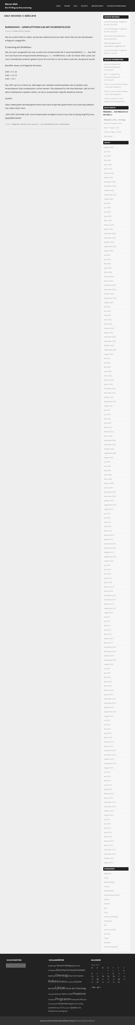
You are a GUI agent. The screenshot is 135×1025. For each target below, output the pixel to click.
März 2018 (108, 582)
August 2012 (108, 862)
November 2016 (110, 651)
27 (97, 982)
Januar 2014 (108, 798)
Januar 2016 (108, 694)
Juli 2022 (107, 358)
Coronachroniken (75, 970)
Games (71, 982)
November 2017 (110, 600)
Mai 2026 (107, 160)
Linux (58, 6)
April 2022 (108, 371)
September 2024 (110, 246)
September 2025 (110, 195)
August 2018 (108, 561)
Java (75, 6)
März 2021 (108, 427)
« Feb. (93, 987)
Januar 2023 (108, 333)
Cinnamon (52, 970)
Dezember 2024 (110, 233)
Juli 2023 (107, 307)
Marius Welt (11, 4)
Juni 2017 (107, 621)
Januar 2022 (108, 384)
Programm (63, 999)
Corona (106, 886)
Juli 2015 (107, 720)
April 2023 (108, 320)
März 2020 (108, 479)
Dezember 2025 (110, 182)
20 (97, 979)
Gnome (78, 981)
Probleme (51, 1000)
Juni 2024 (107, 259)
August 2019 (108, 509)
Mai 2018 (107, 574)
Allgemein (16, 124)
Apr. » (99, 987)
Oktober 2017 (109, 604)
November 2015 (110, 703)
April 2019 (108, 526)
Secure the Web (110, 930)
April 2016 (108, 682)
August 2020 (108, 457)
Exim (75, 976)
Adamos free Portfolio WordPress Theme (57, 1021)
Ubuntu (66, 1008)
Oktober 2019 (109, 501)
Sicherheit (63, 1003)
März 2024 (108, 272)
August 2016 (108, 664)
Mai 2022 (107, 367)
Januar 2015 (108, 746)
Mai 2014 (107, 781)
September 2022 (110, 350)
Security (84, 6)
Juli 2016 (107, 669)
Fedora (67, 6)
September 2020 (110, 453)
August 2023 (108, 302)
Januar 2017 (108, 643)
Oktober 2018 (109, 552)
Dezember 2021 (110, 388)
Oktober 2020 (109, 449)
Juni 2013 (107, 824)
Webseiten (108, 120)
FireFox (63, 981)
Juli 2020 (107, 462)
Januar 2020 (108, 488)
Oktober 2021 (109, 397)
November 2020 (110, 444)
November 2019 (110, 496)
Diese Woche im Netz (112, 895)
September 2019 (110, 505)
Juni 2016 (107, 673)
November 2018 (110, 548)
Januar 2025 (108, 229)
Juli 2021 (107, 410)
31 (119, 982)
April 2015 (108, 733)
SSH (75, 1004)
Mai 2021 (107, 419)
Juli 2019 (107, 513)
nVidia (70, 994)
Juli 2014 (107, 772)
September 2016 (110, 660)
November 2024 (110, 238)
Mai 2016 (107, 677)
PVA (105, 925)
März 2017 (108, 634)
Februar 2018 (109, 587)
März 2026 (108, 169)
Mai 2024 (107, 264)
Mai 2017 (107, 625)
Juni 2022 (107, 363)
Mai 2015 (107, 729)
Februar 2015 (109, 742)
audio (50, 966)
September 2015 (110, 712)
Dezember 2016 (110, 647)
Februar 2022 (109, 380)
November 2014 (110, 755)
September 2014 (110, 763)
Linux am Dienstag (111, 917)
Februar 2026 (109, 173)
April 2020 (108, 475)
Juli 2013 (107, 819)
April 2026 (108, 165)
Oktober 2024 (109, 242)
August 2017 (108, 613)
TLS (62, 1007)
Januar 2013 (108, 845)
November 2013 (110, 806)
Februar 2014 (109, 793)
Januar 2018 (108, 591)
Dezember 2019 (110, 492)
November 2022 (110, 341)
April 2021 (108, 423)
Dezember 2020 (110, 440)
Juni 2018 (107, 569)
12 (92, 976)
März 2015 (108, 737)
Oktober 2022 (109, 345)
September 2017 (110, 608)
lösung (50, 994)
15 (108, 976)
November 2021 (110, 393)
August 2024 (108, 251)
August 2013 (108, 815)
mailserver (57, 994)
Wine (57, 1011)
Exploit (80, 976)
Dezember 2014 (110, 750)
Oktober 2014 (109, 759)
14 (103, 976)
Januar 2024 (108, 281)
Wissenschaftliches (111, 947)
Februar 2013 (109, 841)
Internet (23, 124)
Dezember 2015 (110, 699)
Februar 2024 (109, 276)
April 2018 (108, 578)
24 (119, 979)
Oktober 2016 (109, 656)
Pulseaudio (75, 1000)
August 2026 (108, 147)
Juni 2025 (107, 207)
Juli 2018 (107, 565)
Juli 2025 (107, 203)
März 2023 (108, 324)
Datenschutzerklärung (116, 6)
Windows (107, 942)
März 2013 (108, 837)
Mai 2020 (107, 470)
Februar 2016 (109, 690)
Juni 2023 (107, 311)
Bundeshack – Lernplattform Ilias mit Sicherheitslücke (37, 27)
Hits (115, 120)
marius (27, 31)
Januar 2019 (108, 539)
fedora (53, 981)
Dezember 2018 (110, 544)
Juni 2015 (107, 725)
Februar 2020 (109, 483)
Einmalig (122, 120)
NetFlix (64, 994)
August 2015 (108, 716)
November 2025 (110, 186)
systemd (52, 1007)
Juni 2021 (107, 414)
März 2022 (108, 376)
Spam (71, 1003)
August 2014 (108, 768)
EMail (70, 976)
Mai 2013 (107, 828)
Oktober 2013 (109, 811)
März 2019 (108, 531)
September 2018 (110, 557)
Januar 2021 (108, 436)
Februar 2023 (109, 328)
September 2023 (110, 298)
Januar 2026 (108, 177)
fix (68, 982)
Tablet (106, 938)
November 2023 (110, 289)
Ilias (84, 52)
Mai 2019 (107, 522)
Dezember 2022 (110, 337)
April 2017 (108, 630)
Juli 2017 (107, 617)
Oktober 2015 (109, 707)
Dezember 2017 (110, 595)
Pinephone (108, 921)
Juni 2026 (107, 156)
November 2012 (110, 854)
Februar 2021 (109, 432)
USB (79, 1008)
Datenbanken (109, 891)
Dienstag (61, 975)
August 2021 (108, 406)
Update (73, 1007)
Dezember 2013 (110, 802)
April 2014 (108, 785)
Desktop (51, 976)
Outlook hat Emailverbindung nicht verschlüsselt (112, 67)
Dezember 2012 (110, 850)
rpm (84, 1000)
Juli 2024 (107, 255)
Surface (80, 1004)
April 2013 (108, 832)
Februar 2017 (109, 638)
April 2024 (108, 268)
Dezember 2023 (110, 285)
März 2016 (108, 686)
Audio (106, 878)
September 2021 (110, 401)
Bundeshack (49, 124)
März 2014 (108, 789)
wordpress (63, 1011)
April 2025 (108, 216)
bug (73, 966)
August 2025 (108, 199)
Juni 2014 (107, 776)
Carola (77, 965)
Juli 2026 (107, 152)
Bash (54, 966)
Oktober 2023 (109, 294)
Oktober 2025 (109, 190)
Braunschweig (97, 6)
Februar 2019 (109, 535)
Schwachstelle (64, 124)
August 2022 (108, 354)
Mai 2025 (107, 212)
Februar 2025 (109, 225)
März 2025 (108, 220)
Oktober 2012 (109, 858)
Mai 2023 (107, 315)
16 (114, 976)
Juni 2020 (107, 466)
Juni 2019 (107, 518)
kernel (51, 988)
